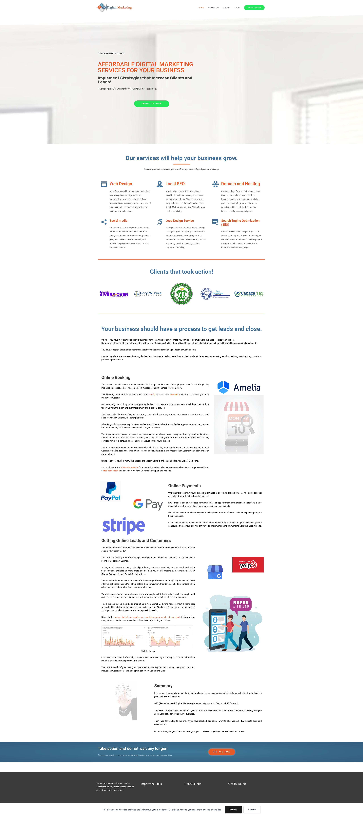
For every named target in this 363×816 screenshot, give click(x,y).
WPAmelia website (129, 467)
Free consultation (111, 470)
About (237, 7)
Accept (233, 809)
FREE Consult (254, 7)
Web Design (121, 183)
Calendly (151, 394)
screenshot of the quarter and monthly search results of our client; (148, 617)
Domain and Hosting (240, 183)
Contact (226, 7)
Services (212, 7)
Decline (252, 809)
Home (201, 7)
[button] (100, 293)
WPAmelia (175, 394)
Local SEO (175, 183)
